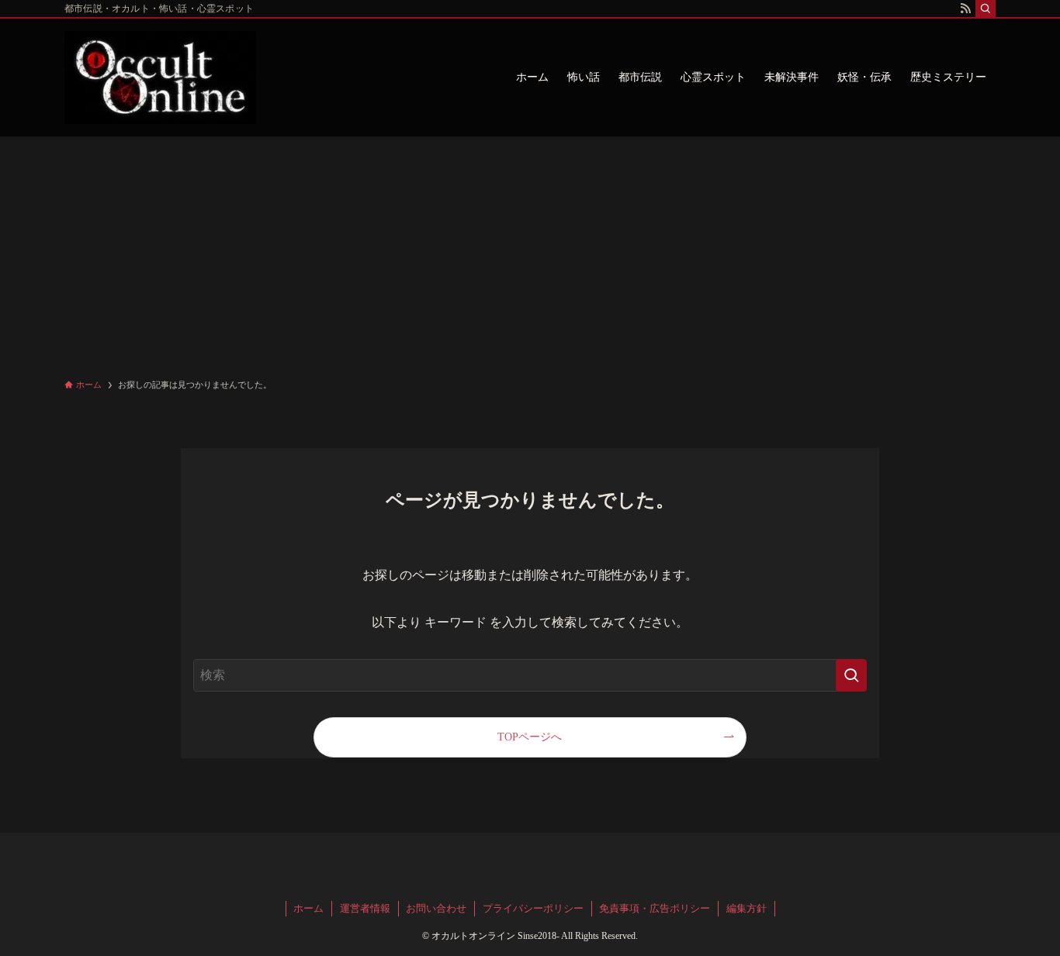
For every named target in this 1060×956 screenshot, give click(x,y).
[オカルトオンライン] (160, 77)
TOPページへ (529, 736)
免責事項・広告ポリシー (654, 908)
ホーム (308, 908)
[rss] (965, 8)
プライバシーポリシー (533, 908)
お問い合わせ (436, 908)
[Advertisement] (530, 252)
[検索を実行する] (851, 675)
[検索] (985, 8)
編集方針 (746, 908)
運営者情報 (365, 908)
